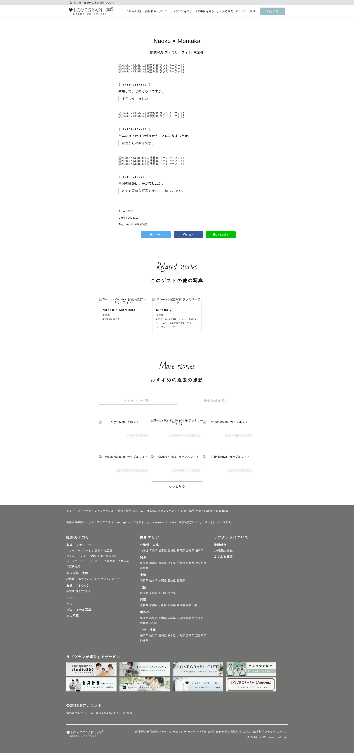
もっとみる (177, 486)
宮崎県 (190, 635)
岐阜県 (153, 580)
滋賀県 (144, 605)
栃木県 (153, 562)
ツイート (157, 234)
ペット (71, 603)
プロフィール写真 (78, 609)
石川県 (163, 592)
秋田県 (181, 550)
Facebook (106, 712)
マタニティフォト (77, 555)
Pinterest (127, 712)
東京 (130, 211)
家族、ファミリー (78, 544)
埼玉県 (172, 562)
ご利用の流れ (134, 11)
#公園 (130, 224)
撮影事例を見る (204, 11)
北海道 (144, 550)
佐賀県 (153, 635)
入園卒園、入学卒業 (116, 560)
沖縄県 (144, 640)
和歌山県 (191, 605)
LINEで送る (222, 234)
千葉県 (181, 562)
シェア (190, 234)
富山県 (153, 592)
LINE (117, 712)
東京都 (190, 562)
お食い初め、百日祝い (103, 555)
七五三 (108, 550)
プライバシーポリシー (172, 731)
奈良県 (181, 605)
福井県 (172, 592)
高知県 (153, 622)
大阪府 (163, 605)
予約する (272, 11)
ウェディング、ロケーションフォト (98, 578)
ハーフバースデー (77, 560)
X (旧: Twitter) (90, 712)
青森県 (153, 550)
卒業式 (70, 591)
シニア (71, 597)
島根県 (153, 617)
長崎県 (163, 635)
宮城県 (172, 550)
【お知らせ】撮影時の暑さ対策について (92, 2)
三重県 (181, 580)
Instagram (73, 712)
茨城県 (144, 562)
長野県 (144, 580)
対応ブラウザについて (273, 731)
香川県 (199, 617)
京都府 (153, 605)
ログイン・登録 (245, 11)
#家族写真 (141, 224)
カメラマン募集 (197, 731)
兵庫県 (172, 605)
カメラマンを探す (181, 11)
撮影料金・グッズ (156, 11)
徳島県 (190, 617)
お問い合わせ (216, 731)
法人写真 (72, 615)
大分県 (181, 635)
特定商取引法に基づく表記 (241, 731)
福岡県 (144, 635)
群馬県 (163, 562)
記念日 (70, 578)
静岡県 (163, 580)
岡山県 (163, 617)
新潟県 (144, 592)
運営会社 (140, 731)
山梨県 (144, 568)
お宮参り (97, 550)
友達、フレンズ (77, 585)
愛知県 (172, 580)
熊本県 (172, 635)
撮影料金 (220, 544)
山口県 (181, 617)
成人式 (80, 591)
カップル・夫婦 (77, 573)
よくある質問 (225, 11)
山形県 (190, 550)
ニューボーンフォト (78, 550)
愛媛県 (144, 622)
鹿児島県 (200, 635)
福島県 (199, 550)
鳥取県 (144, 617)
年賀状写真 (73, 566)
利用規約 (152, 731)
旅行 (87, 591)
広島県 (172, 617)
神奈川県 (200, 562)
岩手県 (163, 550)
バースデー (96, 560)
